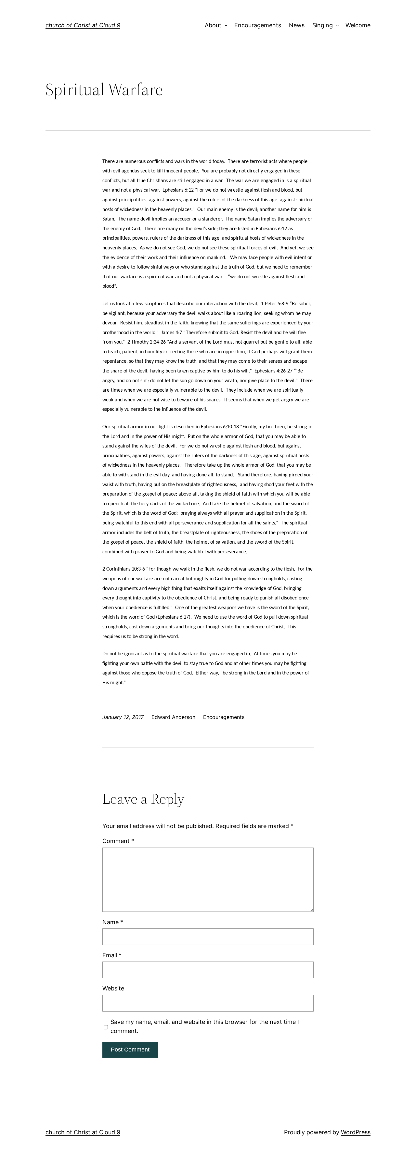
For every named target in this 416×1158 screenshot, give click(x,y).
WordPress (355, 1132)
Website (113, 988)
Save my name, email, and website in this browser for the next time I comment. (204, 1026)
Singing (322, 25)
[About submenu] (225, 25)
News (297, 25)
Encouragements (257, 25)
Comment (118, 840)
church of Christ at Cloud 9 (83, 25)
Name (112, 922)
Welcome (357, 25)
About (213, 25)
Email (112, 955)
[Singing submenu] (336, 25)
